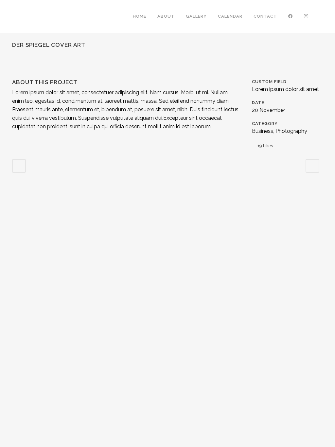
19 (265, 145)
